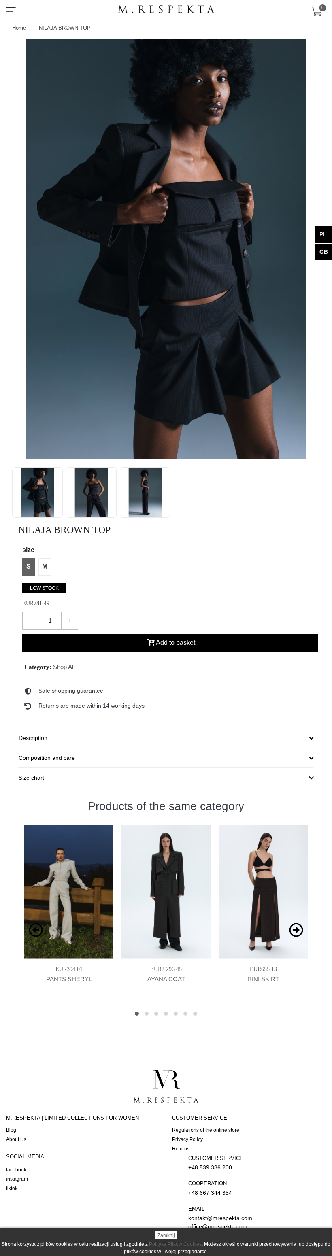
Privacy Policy (187, 1139)
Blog (11, 1130)
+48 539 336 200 (215, 1163)
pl (322, 234)
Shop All (63, 666)
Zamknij (166, 1235)
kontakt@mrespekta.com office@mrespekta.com (220, 1218)
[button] (137, 1013)
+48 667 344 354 (210, 1188)
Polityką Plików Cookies (175, 1244)
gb (323, 252)
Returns (180, 1149)
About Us (16, 1139)
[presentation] (36, 930)
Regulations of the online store (205, 1130)
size (28, 549)
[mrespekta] (166, 9)
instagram (17, 1179)
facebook (16, 1170)
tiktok (11, 1188)
